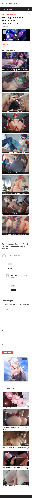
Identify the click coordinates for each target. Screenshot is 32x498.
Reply (10, 268)
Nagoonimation (5, 14)
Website (4, 344)
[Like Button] (4, 44)
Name (4, 330)
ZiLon (9, 255)
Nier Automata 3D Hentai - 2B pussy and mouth (15, 467)
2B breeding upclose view (9, 485)
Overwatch (13, 14)
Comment (5, 309)
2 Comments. (5, 26)
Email (4, 337)
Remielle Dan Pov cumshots (10, 407)
